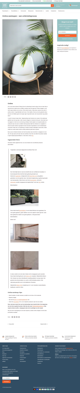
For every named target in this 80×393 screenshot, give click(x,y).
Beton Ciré (19, 285)
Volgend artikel (43, 324)
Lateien (47, 10)
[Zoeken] (52, 5)
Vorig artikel (11, 324)
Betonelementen (39, 10)
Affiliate (3, 361)
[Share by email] (15, 97)
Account (58, 6)
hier (32, 135)
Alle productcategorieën (7, 350)
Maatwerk (4, 353)
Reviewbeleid (23, 361)
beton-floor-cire (33, 176)
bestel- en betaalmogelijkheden (20, 299)
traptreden (18, 176)
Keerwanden (23, 10)
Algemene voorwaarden (7, 357)
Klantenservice (61, 10)
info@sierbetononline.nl (38, 306)
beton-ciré (28, 276)
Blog (3, 351)
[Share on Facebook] (8, 97)
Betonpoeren (31, 10)
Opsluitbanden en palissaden (43, 359)
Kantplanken (53, 10)
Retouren (22, 359)
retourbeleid (16, 301)
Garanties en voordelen (25, 353)
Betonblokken (40, 355)
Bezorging (22, 351)
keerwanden (33, 180)
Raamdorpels (5, 10)
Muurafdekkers (14, 10)
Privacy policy (5, 359)
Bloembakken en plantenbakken (44, 357)
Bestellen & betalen (24, 350)
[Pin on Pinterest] (10, 97)
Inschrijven (67, 35)
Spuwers (39, 363)
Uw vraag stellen (5, 348)
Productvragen (23, 357)
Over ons (4, 355)
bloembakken (22, 210)
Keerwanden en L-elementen (43, 351)
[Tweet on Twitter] (13, 97)
